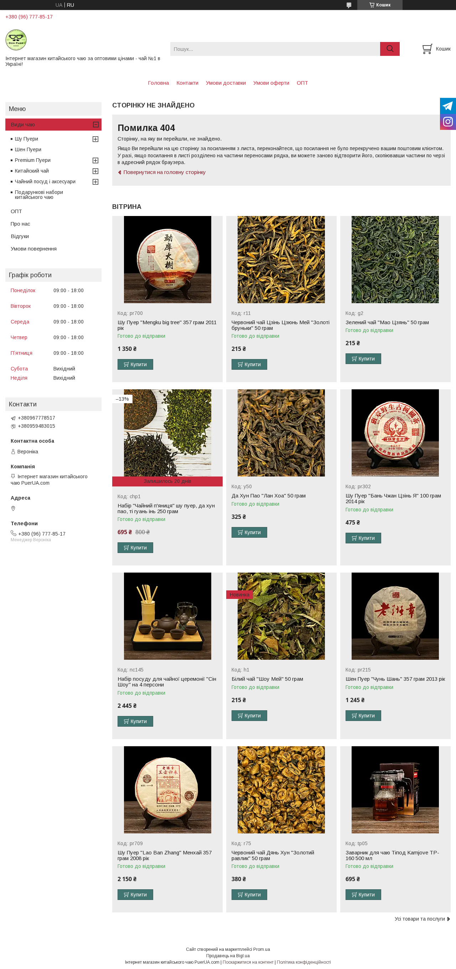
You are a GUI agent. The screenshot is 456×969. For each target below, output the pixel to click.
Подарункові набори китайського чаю (39, 194)
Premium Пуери (33, 160)
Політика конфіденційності (304, 962)
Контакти (187, 83)
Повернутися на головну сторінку (165, 172)
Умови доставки (226, 83)
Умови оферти (271, 83)
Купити (139, 364)
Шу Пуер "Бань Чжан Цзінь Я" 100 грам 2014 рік (393, 498)
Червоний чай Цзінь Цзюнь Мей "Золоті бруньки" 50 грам (281, 325)
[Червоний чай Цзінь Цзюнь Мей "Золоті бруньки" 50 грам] (281, 259)
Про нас (20, 224)
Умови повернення (34, 249)
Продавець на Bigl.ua (228, 955)
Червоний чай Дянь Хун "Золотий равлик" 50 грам (273, 855)
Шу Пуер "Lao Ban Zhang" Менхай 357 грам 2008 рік (165, 855)
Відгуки (20, 236)
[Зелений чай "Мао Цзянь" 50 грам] (395, 259)
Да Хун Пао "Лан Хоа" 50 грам (269, 496)
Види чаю (23, 124)
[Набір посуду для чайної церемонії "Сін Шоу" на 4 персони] (167, 616)
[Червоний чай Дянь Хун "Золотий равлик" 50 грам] (281, 789)
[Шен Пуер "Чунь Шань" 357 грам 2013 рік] (395, 616)
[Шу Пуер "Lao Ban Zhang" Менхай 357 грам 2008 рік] (167, 789)
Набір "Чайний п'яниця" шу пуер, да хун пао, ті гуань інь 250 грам (166, 508)
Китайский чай (32, 171)
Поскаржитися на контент (248, 962)
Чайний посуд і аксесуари (45, 181)
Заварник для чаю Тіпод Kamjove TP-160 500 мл (392, 855)
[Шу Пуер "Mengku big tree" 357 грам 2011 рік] (167, 259)
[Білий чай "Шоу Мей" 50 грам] (281, 616)
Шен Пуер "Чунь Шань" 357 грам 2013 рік (395, 679)
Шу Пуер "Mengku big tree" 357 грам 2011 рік (167, 325)
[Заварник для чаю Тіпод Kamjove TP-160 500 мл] (395, 789)
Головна (158, 83)
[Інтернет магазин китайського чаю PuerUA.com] (83, 39)
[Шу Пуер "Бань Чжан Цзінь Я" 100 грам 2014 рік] (395, 432)
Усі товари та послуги (420, 919)
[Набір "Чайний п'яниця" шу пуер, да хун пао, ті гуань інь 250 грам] (167, 432)
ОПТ (302, 83)
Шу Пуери (26, 139)
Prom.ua (261, 949)
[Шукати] (390, 49)
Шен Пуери (28, 149)
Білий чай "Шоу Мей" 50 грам (267, 679)
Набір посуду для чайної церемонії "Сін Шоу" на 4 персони (167, 682)
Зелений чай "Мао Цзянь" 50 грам (387, 322)
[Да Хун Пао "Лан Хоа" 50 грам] (281, 432)
